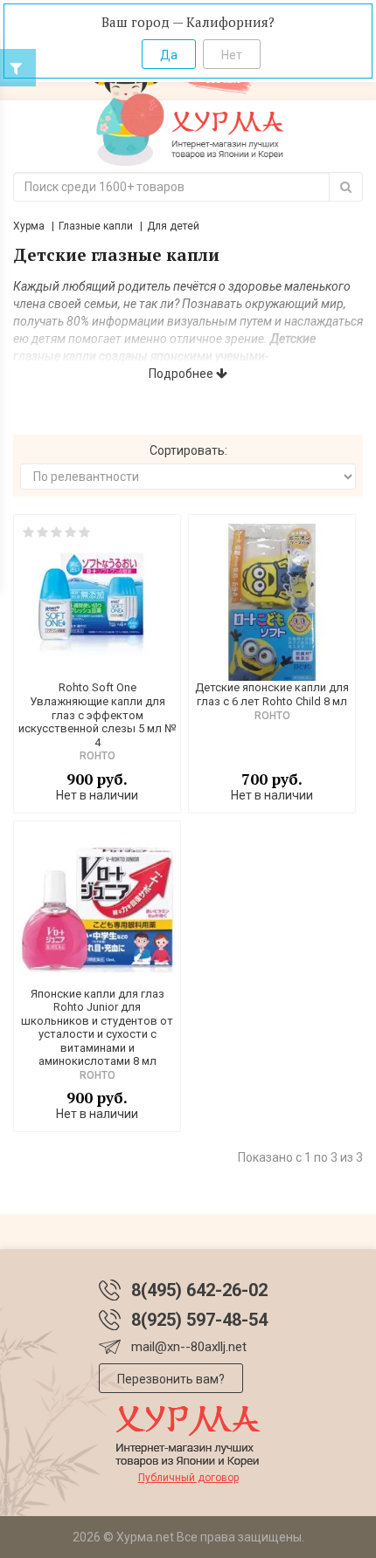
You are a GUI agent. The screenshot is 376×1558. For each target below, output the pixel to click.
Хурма (29, 226)
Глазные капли (96, 226)
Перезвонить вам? (171, 1379)
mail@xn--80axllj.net (189, 1347)
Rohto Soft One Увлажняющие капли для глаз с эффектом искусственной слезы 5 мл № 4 (97, 714)
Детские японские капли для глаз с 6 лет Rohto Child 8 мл (272, 694)
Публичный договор (188, 1478)
